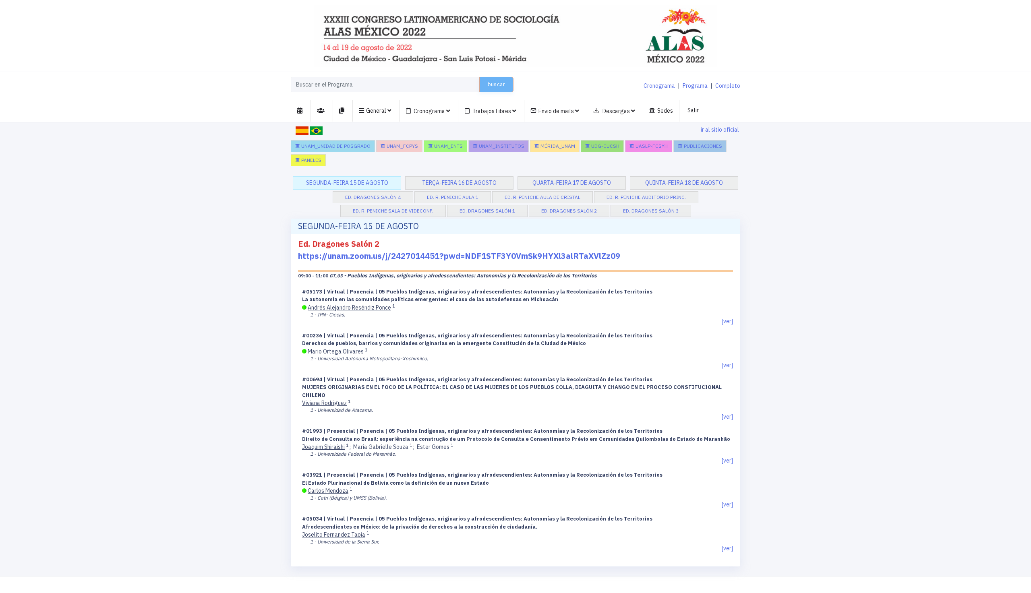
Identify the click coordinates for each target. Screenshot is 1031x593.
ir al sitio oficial (720, 129)
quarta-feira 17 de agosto (571, 182)
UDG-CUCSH (604, 146)
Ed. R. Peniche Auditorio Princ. (646, 197)
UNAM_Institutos (501, 146)
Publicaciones (702, 146)
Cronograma (659, 85)
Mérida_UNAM (557, 146)
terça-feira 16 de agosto (459, 182)
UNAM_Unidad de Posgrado (335, 146)
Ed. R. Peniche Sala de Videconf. (393, 211)
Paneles (310, 160)
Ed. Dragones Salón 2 (569, 211)
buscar (496, 84)
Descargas (616, 111)
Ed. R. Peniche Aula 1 (452, 197)
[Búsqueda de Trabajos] (343, 111)
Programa (695, 85)
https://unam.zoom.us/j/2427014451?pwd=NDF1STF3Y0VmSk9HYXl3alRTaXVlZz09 (459, 255)
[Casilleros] (301, 111)
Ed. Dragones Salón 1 (487, 211)
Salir (693, 110)
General (376, 110)
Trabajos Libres (492, 111)
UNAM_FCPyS (401, 146)
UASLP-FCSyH (651, 146)
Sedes (665, 110)
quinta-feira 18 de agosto (684, 182)
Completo (727, 85)
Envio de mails (556, 111)
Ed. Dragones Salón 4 (373, 197)
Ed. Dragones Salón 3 (651, 211)
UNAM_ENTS (448, 146)
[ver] (727, 321)
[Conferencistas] (322, 111)
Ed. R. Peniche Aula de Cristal (542, 197)
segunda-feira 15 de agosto (347, 182)
